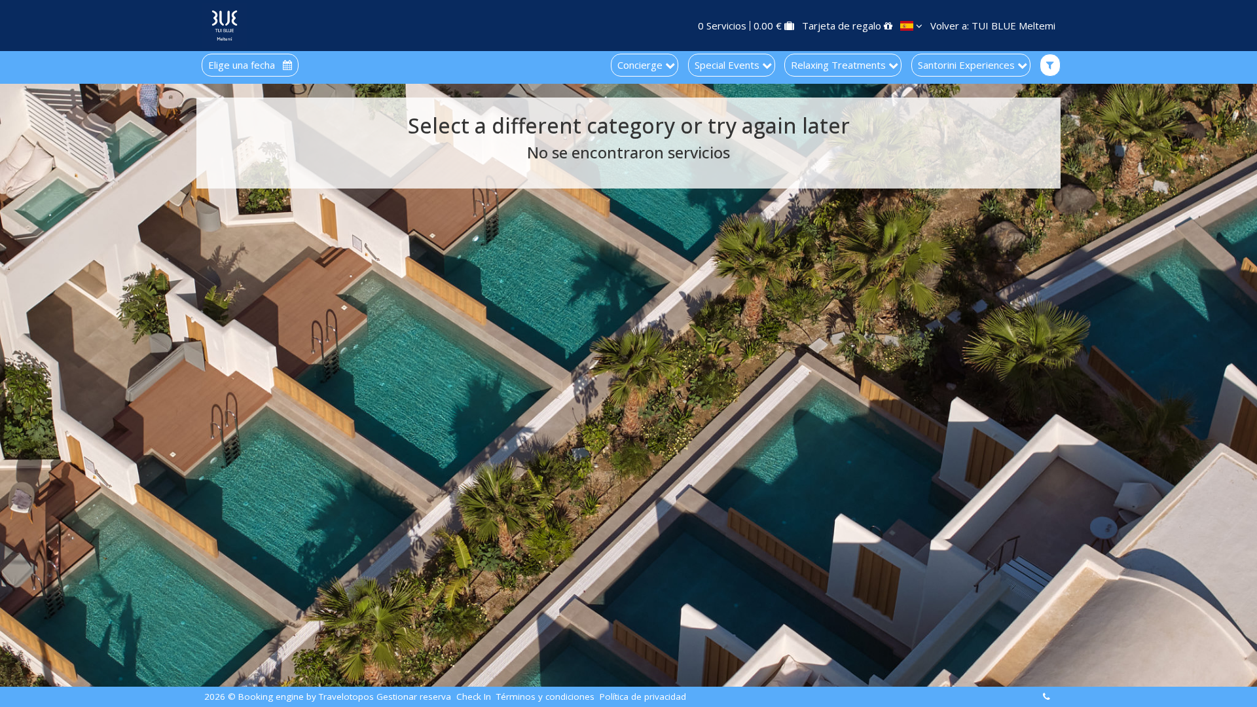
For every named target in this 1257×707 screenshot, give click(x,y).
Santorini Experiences (967, 64)
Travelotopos (346, 697)
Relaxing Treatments (839, 64)
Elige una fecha (243, 65)
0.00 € (768, 26)
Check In (473, 697)
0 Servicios (722, 26)
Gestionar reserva (413, 697)
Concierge (641, 64)
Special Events (728, 64)
